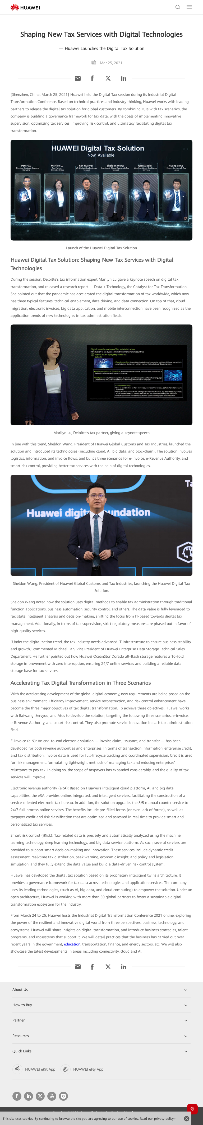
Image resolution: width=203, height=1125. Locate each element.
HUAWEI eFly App (88, 1069)
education (72, 944)
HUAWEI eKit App (40, 1069)
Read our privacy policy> (158, 1119)
